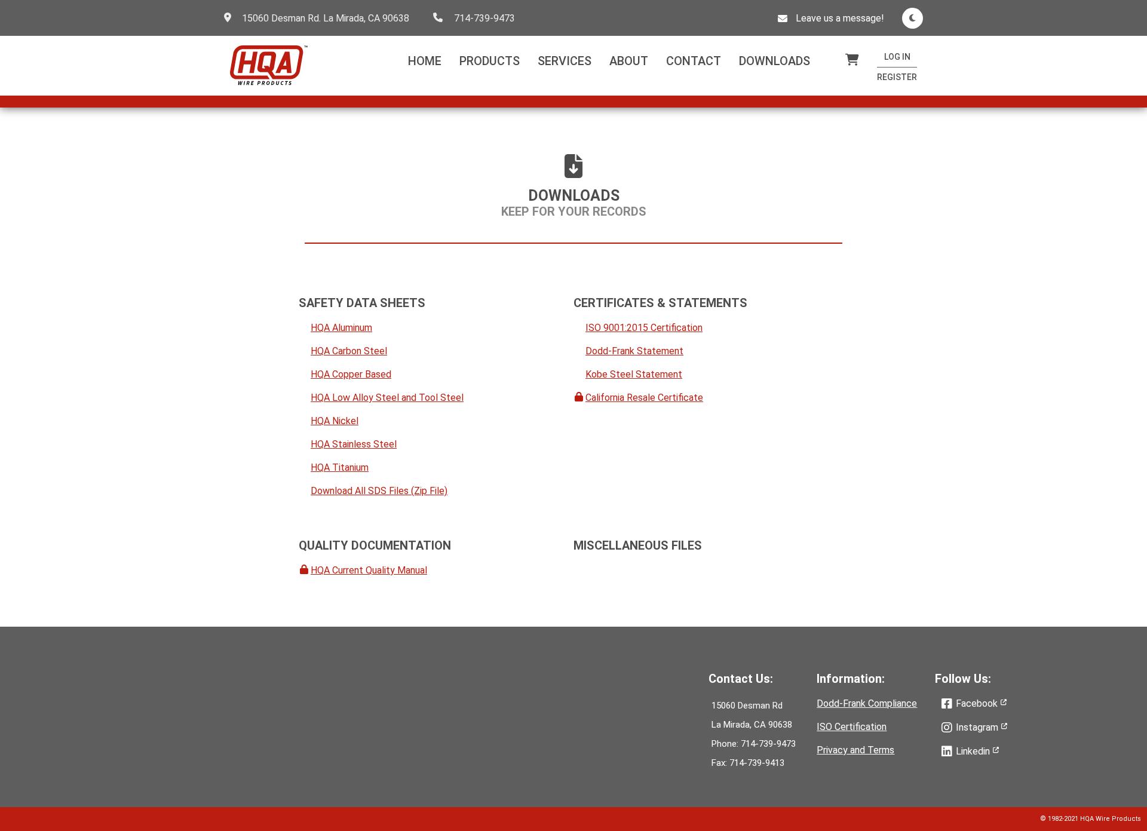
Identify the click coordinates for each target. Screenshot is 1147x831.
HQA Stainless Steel (354, 444)
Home (424, 61)
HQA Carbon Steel (349, 351)
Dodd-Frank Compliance (867, 703)
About (628, 61)
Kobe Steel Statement (633, 374)
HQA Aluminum (341, 327)
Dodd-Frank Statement (634, 351)
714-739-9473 (484, 18)
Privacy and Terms (855, 750)
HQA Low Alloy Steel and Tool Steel (387, 397)
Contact (693, 61)
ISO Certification (852, 726)
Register (897, 77)
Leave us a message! (840, 18)
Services (564, 61)
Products (489, 61)
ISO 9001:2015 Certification (644, 327)
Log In (897, 57)
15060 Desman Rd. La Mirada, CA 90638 (325, 18)
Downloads (774, 61)
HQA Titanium (340, 467)
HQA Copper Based (351, 374)
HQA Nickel (334, 421)
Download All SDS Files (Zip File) (379, 490)
